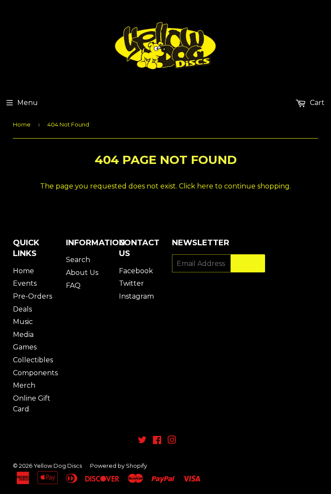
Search (78, 260)
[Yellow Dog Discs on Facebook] (157, 441)
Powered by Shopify (118, 465)
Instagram (136, 296)
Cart (316, 103)
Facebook (136, 271)
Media (23, 334)
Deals (22, 309)
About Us (82, 273)
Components (35, 373)
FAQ (73, 285)
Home (22, 124)
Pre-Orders (32, 296)
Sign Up (247, 263)
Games (25, 347)
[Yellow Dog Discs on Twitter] (142, 441)
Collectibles (33, 360)
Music (23, 322)
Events (25, 283)
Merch (24, 385)
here (205, 186)
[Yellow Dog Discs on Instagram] (172, 441)
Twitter (131, 283)
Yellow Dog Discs (58, 465)
